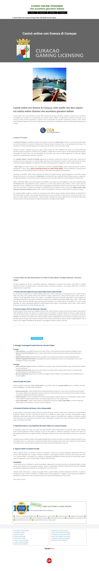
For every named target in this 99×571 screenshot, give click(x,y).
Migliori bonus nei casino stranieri (60, 530)
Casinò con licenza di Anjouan (21, 542)
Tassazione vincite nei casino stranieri (61, 534)
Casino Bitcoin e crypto (19, 538)
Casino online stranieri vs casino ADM (61, 536)
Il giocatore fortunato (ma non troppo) (61, 538)
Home (32, 12)
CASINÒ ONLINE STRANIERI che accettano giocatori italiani (47, 7)
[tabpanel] (24, 2)
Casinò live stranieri (19, 534)
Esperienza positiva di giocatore (59, 540)
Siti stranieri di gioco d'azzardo (21, 530)
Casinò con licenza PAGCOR (21, 544)
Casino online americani (20, 536)
